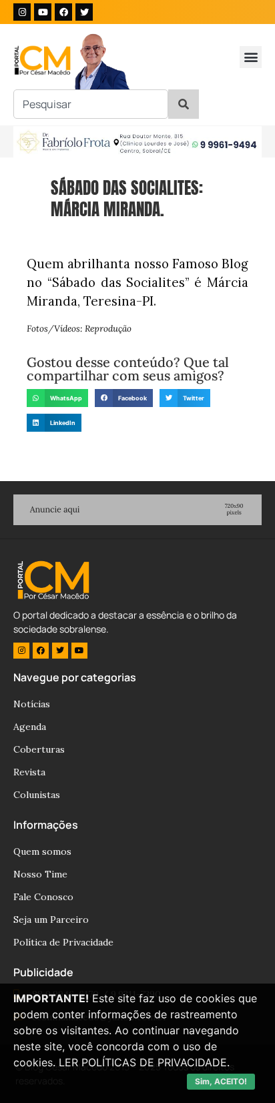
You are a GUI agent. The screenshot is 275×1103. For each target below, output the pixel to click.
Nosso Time (40, 874)
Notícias (31, 704)
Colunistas (36, 795)
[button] (251, 57)
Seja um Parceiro (51, 919)
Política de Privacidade (63, 942)
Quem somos (42, 851)
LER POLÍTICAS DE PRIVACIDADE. (144, 1062)
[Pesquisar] (183, 104)
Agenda (29, 727)
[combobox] (90, 104)
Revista (29, 772)
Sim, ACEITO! (221, 1081)
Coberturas (39, 749)
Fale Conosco (43, 897)
